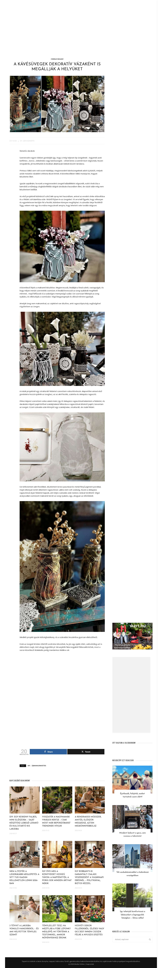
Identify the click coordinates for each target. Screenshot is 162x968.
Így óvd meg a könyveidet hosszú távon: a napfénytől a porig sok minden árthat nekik (57, 877)
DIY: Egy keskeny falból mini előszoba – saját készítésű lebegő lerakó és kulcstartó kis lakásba (23, 823)
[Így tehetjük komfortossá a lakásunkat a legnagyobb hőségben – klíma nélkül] (132, 897)
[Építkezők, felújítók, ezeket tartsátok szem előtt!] (132, 779)
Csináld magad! (57, 59)
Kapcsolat (90, 964)
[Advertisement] (81, 40)
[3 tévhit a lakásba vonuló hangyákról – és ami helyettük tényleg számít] (24, 908)
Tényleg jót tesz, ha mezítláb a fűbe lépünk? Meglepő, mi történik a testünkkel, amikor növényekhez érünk (56, 932)
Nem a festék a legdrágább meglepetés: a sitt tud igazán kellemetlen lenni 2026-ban (24, 877)
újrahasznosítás (28, 141)
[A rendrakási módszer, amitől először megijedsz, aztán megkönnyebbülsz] (90, 799)
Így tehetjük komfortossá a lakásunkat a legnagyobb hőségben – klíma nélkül (132, 915)
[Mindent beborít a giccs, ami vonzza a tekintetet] (132, 818)
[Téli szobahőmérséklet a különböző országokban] (132, 858)
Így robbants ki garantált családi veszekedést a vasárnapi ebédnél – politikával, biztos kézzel (89, 877)
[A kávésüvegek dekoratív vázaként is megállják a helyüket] (57, 103)
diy (21, 141)
